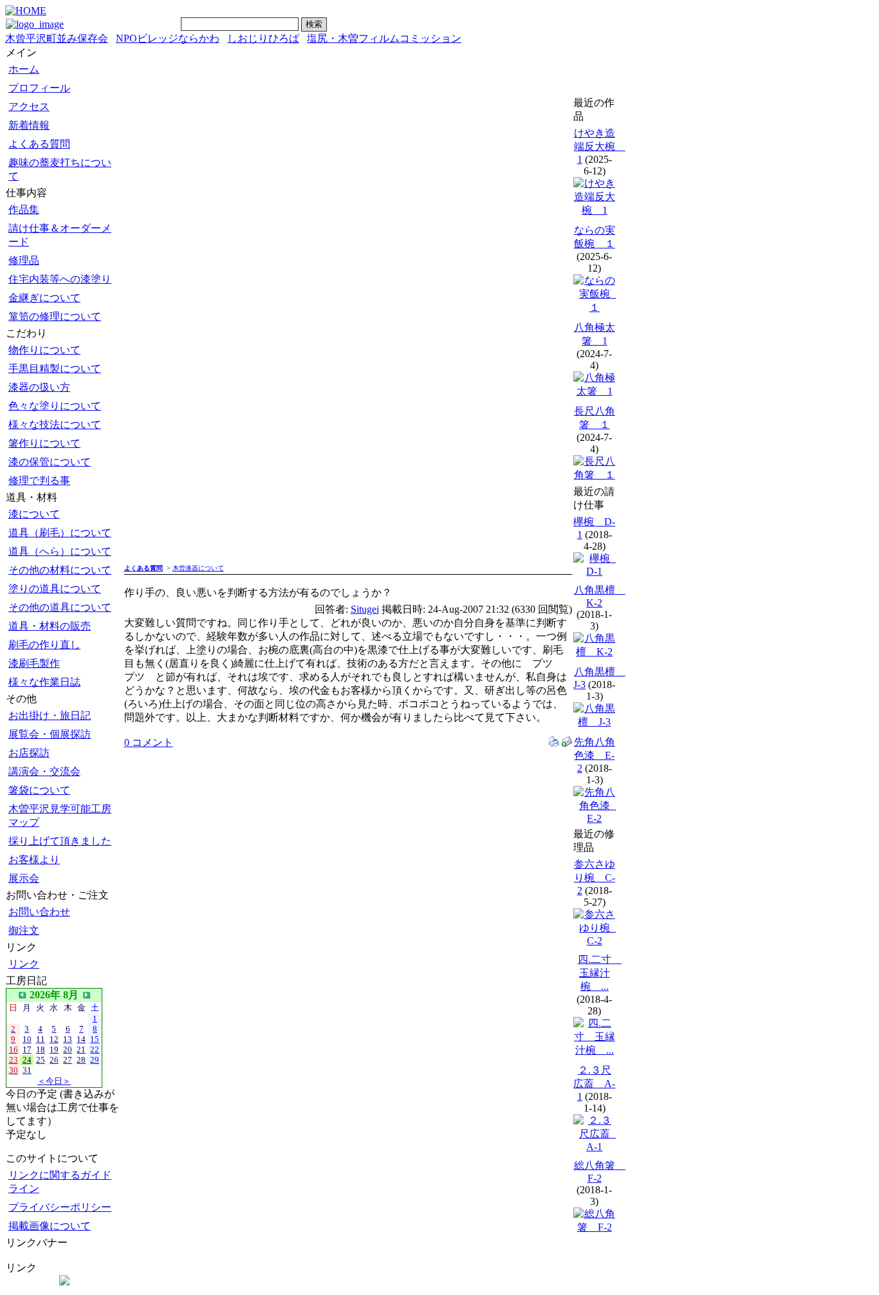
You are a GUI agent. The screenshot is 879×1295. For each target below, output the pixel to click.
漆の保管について (49, 461)
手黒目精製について (54, 368)
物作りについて (44, 349)
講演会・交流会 (44, 771)
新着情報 (29, 125)
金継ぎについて (44, 297)
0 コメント (148, 742)
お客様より (34, 859)
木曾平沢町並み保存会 (56, 38)
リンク (23, 963)
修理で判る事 (39, 480)
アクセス (29, 106)
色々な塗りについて (54, 405)
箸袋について (39, 790)
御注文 (23, 930)
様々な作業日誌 (44, 681)
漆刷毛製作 (34, 663)
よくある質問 (39, 143)
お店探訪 (29, 752)
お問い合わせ (39, 911)
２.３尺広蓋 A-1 (594, 1083)
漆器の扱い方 (39, 387)
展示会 (23, 878)
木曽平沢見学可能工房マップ (59, 815)
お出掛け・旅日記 (49, 715)
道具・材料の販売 (49, 625)
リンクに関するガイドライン (59, 1181)
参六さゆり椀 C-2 (594, 877)
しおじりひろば (263, 38)
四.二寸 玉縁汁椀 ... (600, 973)
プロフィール (39, 87)
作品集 (23, 209)
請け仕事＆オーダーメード (59, 235)
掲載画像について (49, 1225)
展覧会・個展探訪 (49, 734)
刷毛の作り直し (44, 644)
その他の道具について (59, 607)
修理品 (23, 260)
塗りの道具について (54, 588)
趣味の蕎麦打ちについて (59, 169)
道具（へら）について (59, 551)
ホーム (23, 69)
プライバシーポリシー (59, 1207)
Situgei (365, 609)
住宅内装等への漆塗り (59, 279)
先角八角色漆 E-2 (594, 755)
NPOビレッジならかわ (167, 38)
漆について (34, 513)
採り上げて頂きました (59, 840)
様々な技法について (54, 424)
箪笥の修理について (54, 316)
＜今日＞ (54, 1081)
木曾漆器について (198, 568)
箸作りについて (44, 443)
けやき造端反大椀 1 (599, 146)
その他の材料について (59, 569)
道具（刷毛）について (59, 532)
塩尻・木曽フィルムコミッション (384, 38)
